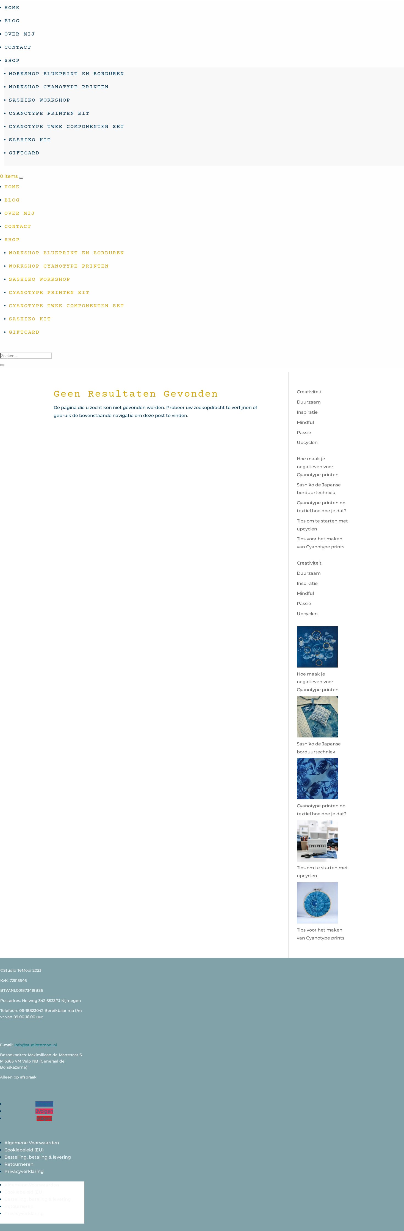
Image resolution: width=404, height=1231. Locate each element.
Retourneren (19, 1164)
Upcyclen (307, 442)
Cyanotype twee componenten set (66, 127)
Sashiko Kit (30, 140)
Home (12, 8)
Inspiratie (307, 412)
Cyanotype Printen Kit (49, 113)
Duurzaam (309, 402)
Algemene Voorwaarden (31, 1142)
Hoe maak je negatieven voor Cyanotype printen (318, 466)
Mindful (305, 422)
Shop (12, 61)
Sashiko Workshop (39, 100)
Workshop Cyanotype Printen (59, 87)
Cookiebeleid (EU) (24, 1150)
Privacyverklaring (24, 1171)
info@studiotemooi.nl (35, 1044)
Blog (12, 21)
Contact (17, 47)
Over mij (19, 34)
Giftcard (24, 153)
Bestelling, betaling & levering (37, 1157)
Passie (304, 432)
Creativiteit (309, 391)
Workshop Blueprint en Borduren (66, 74)
